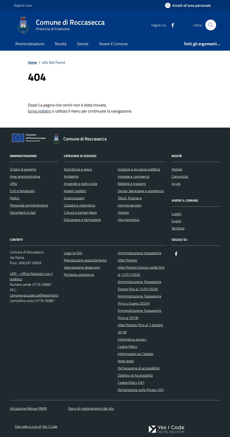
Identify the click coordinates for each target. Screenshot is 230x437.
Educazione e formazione (82, 219)
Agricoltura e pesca (78, 169)
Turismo (123, 212)
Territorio (178, 228)
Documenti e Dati (23, 212)
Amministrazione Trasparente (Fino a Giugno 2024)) (139, 299)
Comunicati (180, 176)
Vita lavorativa (128, 219)
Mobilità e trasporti (132, 183)
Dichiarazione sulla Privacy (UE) (141, 389)
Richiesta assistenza (79, 274)
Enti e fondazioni (22, 191)
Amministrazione (29, 44)
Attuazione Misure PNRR (28, 408)
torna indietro (39, 111)
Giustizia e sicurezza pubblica (139, 169)
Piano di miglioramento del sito (91, 408)
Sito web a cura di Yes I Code (36, 426)
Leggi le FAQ (73, 253)
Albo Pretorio (127, 260)
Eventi (176, 221)
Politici (15, 198)
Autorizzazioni (74, 198)
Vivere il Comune (113, 44)
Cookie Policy (127, 346)
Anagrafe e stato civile (80, 183)
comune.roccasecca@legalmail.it (34, 295)
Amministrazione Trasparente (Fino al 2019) (139, 314)
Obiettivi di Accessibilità (135, 375)
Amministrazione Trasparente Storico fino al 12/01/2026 (139, 285)
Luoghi (176, 213)
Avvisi (176, 183)
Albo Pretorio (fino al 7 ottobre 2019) (140, 328)
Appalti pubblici (75, 191)
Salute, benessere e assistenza (141, 191)
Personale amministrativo (29, 205)
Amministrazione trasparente (139, 253)
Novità (60, 44)
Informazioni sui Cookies (135, 353)
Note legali (126, 361)
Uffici (13, 183)
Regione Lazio (23, 5)
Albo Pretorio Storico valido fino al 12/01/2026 (141, 271)
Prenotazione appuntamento (85, 260)
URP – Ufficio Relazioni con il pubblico (31, 276)
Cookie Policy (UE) (131, 382)
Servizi (82, 44)
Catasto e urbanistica (79, 205)
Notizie (177, 169)
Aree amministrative (25, 176)
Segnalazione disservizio (82, 267)
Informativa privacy (132, 339)
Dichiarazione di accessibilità (138, 368)
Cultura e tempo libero (80, 212)
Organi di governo (23, 169)
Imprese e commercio (133, 176)
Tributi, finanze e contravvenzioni (130, 201)
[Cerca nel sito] (210, 25)
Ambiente (71, 176)
